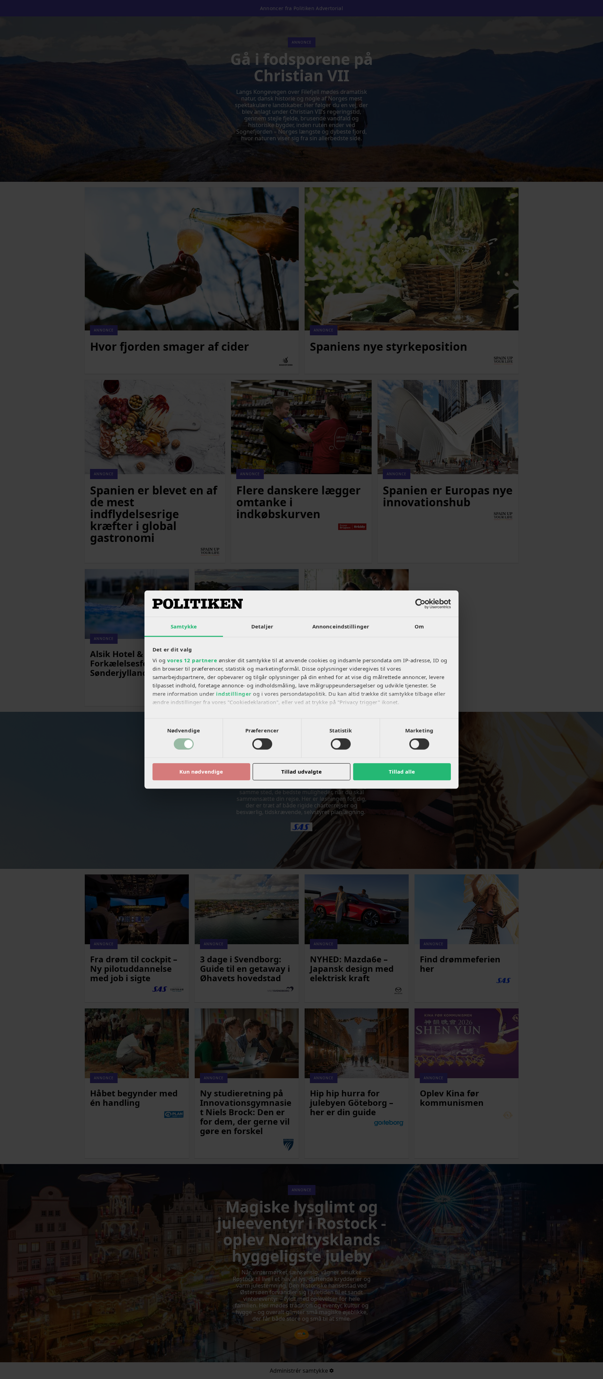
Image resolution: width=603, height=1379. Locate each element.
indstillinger (234, 693)
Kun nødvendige (201, 771)
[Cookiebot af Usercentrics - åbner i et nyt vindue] (420, 603)
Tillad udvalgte (301, 771)
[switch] (262, 744)
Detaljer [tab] (262, 626)
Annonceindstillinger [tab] (340, 626)
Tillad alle (402, 771)
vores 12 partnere (192, 660)
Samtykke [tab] (184, 626)
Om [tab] (419, 626)
